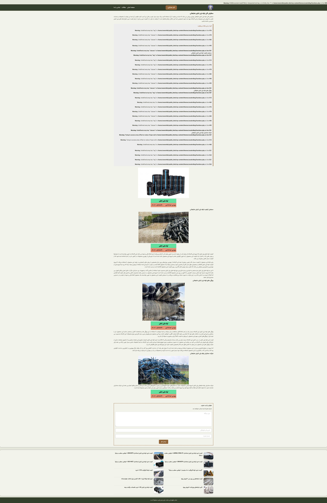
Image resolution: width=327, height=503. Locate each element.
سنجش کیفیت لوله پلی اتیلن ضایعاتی (201, 53)
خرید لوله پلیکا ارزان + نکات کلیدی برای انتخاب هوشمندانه (136, 479)
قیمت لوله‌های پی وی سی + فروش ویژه (191, 479)
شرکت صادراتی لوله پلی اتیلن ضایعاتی (201, 133)
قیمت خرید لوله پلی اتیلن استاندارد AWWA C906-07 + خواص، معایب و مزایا (183, 454)
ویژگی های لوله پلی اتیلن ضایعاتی (203, 90)
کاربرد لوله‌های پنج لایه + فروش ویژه (192, 487)
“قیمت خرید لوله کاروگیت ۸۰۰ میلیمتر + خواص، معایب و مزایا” (185, 470)
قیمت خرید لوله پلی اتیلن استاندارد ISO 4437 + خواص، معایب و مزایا (133, 462)
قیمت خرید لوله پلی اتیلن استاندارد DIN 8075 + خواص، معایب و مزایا (133, 453)
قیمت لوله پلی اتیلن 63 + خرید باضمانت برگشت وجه (138, 487)
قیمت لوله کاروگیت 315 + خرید (143, 470)
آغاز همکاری (171, 7)
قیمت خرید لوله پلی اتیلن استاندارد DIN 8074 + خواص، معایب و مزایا (183, 462)
